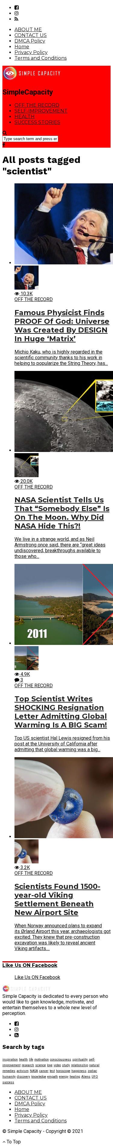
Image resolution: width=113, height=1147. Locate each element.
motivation (41, 1059)
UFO (95, 1076)
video (57, 1065)
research (28, 1065)
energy (63, 1076)
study (66, 1065)
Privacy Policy (31, 52)
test (52, 1071)
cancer (44, 1071)
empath (52, 1076)
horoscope (63, 1071)
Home (21, 47)
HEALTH (24, 116)
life (31, 1059)
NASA (34, 1071)
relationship (79, 1065)
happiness (78, 1071)
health (23, 1059)
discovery (23, 1076)
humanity (9, 1076)
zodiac (92, 1071)
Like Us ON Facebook (29, 965)
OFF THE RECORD (36, 105)
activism (23, 1071)
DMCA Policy (29, 41)
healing (75, 1076)
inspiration (10, 1059)
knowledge (38, 1076)
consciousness (60, 1059)
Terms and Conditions (40, 58)
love (49, 1065)
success (8, 1082)
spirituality (80, 1059)
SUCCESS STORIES (37, 122)
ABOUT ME (28, 29)
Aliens (85, 1076)
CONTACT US (30, 35)
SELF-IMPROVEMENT (40, 111)
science (40, 1065)
